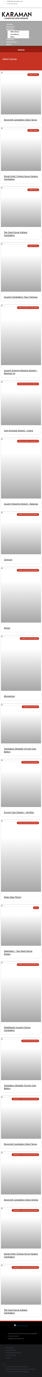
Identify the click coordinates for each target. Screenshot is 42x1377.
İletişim (8, 44)
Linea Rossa (14, 34)
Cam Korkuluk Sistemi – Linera (18, 430)
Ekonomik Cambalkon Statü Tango (20, 120)
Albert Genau (14, 31)
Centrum (8, 559)
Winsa (12, 37)
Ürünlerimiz (10, 29)
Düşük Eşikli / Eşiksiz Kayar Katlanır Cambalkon (20, 1369)
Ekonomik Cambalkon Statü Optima (21, 1200)
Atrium (7, 628)
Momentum (9, 696)
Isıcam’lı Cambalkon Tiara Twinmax (21, 297)
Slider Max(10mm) (12, 897)
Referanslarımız (11, 42)
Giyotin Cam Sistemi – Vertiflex (19, 812)
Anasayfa (9, 24)
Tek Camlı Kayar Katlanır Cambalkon (17, 1371)
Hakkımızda (10, 27)
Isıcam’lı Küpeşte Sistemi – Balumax (21, 504)
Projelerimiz (10, 39)
